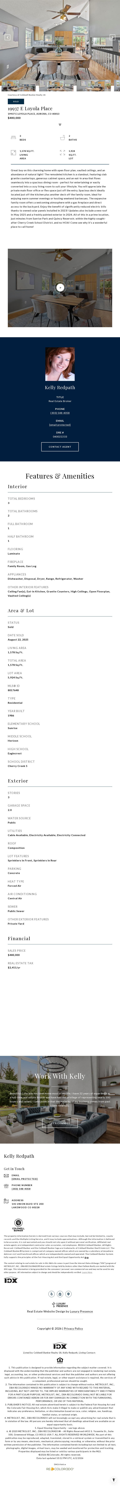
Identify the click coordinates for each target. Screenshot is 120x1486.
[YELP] (51, 1294)
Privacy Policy (73, 1328)
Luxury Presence (81, 1311)
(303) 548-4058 (60, 412)
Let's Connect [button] (60, 1123)
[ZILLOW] (60, 1294)
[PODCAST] (68, 1294)
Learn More (87, 1272)
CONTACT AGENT (60, 446)
